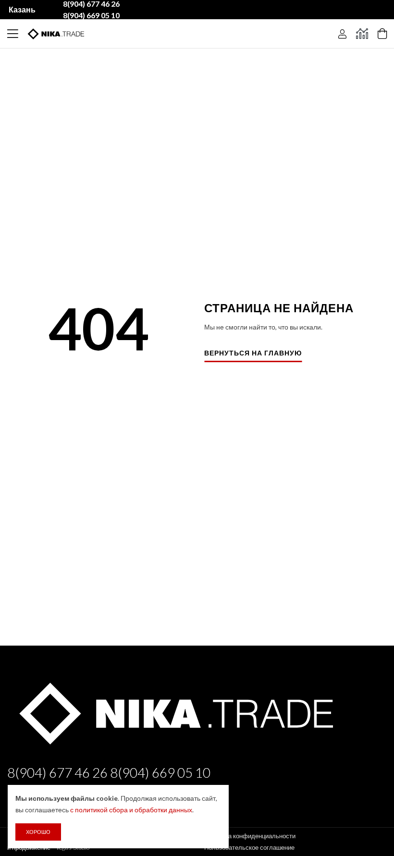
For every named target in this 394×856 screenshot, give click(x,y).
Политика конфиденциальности (250, 836)
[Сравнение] (362, 34)
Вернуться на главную (253, 353)
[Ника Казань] (174, 711)
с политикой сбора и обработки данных (131, 810)
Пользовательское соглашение (249, 847)
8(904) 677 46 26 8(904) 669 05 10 (108, 772)
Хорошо (38, 832)
